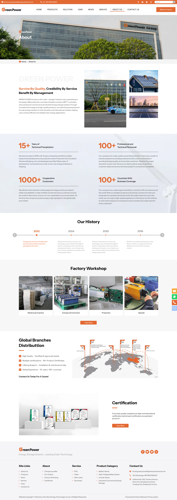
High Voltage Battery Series (109, 474)
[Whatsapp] (147, 2)
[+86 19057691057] (174, 296)
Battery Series (104, 471)
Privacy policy (153, 497)
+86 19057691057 (51, 2)
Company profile (50, 471)
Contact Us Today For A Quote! (34, 376)
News (91, 9)
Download (78, 481)
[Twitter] (151, 2)
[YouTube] (142, 2)
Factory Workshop (51, 477)
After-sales (78, 477)
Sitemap (143, 497)
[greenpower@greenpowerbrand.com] (174, 291)
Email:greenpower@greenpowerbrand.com (145, 471)
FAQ (76, 471)
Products (52, 9)
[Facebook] (138, 2)
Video (76, 474)
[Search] (174, 2)
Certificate (48, 481)
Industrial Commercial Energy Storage (110, 482)
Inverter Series (104, 477)
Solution (67, 9)
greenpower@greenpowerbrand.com (21, 2)
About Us (117, 9)
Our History (48, 474)
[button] (15, 235)
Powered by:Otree (132, 497)
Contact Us (133, 9)
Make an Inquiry (166, 10)
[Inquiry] (174, 308)
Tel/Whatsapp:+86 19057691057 (145, 475)
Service (103, 9)
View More (89, 323)
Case (80, 9)
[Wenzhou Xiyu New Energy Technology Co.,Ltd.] (12, 9)
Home (39, 9)
